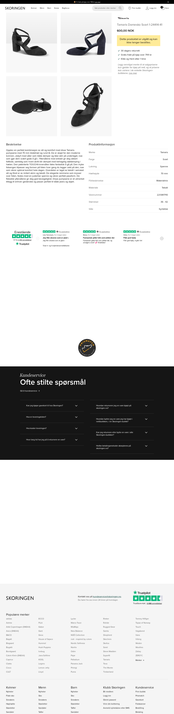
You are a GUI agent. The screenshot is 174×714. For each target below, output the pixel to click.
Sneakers (10, 699)
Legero (41, 663)
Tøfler (40, 712)
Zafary (138, 651)
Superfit (106, 655)
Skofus (106, 643)
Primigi (74, 667)
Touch (138, 627)
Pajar (73, 655)
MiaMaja (74, 627)
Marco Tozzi (76, 622)
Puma (73, 671)
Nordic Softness (78, 643)
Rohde (106, 622)
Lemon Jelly (43, 667)
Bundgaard (11, 651)
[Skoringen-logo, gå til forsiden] (15, 8)
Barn (49, 8)
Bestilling (140, 708)
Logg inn (107, 695)
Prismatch (140, 695)
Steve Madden (109, 651)
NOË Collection (78, 635)
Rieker (106, 618)
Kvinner (34, 8)
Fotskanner (140, 704)
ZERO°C (139, 655)
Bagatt (9, 639)
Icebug (41, 651)
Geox (40, 635)
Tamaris (106, 659)
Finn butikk (140, 691)
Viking (138, 639)
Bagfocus (65, 8)
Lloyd (40, 671)
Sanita (106, 631)
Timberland (108, 671)
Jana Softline (44, 655)
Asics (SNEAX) (12, 631)
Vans (138, 635)
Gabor (41, 627)
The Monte (108, 667)
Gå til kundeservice (28, 390)
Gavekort (140, 699)
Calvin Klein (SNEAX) (15, 655)
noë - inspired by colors (81, 639)
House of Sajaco (45, 639)
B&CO (9, 635)
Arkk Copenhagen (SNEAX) (18, 627)
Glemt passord (109, 699)
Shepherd (107, 635)
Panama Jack (76, 663)
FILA (40, 622)
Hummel (42, 643)
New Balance (77, 631)
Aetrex (9, 622)
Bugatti (9, 647)
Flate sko (10, 695)
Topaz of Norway (143, 622)
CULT (8, 671)
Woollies (139, 647)
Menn (42, 8)
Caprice (9, 659)
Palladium (75, 659)
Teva (105, 663)
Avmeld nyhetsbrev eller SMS (116, 708)
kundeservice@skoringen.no (107, 596)
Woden (139, 643)
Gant (40, 631)
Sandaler (10, 712)
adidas (9, 618)
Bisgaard (10, 643)
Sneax (56, 8)
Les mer (97, 2)
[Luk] (168, 2)
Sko (40, 695)
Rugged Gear (109, 627)
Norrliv (74, 647)
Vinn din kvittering (111, 704)
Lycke (73, 618)
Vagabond (140, 631)
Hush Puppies (44, 647)
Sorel (105, 647)
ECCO (41, 618)
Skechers (107, 639)
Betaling (139, 712)
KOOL (41, 659)
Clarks (9, 663)
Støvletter (10, 708)
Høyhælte (10, 704)
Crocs (8, 667)
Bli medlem (108, 691)
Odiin (73, 651)
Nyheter (9, 691)
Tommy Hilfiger (142, 618)
